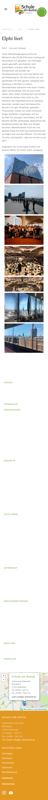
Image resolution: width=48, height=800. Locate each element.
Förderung (9, 465)
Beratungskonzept (12, 500)
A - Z (6, 415)
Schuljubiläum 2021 (13, 545)
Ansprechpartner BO (13, 606)
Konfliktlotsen (10, 489)
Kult (6, 477)
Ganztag (8, 468)
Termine (7, 624)
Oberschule (9, 399)
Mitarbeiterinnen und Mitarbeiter (19, 421)
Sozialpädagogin (12, 423)
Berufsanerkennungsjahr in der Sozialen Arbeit (25, 430)
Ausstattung (9, 390)
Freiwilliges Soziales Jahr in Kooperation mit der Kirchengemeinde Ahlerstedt (25, 436)
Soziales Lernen (11, 498)
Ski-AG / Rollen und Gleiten (19, 585)
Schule (8, 382)
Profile (7, 615)
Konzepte (9, 460)
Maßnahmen (9, 635)
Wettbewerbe (10, 525)
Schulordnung (10, 456)
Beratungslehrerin (12, 648)
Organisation (12, 410)
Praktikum (8, 612)
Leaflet (29, 709)
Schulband (11, 579)
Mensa (7, 528)
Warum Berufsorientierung (16, 626)
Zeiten (7, 596)
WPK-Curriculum (11, 593)
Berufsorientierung (16, 601)
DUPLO (7, 506)
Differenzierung (11, 503)
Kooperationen (11, 632)
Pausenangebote (12, 531)
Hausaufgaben (11, 471)
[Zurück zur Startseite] (25, 9)
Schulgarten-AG (13, 587)
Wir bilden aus (10, 426)
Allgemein (8, 548)
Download (10, 659)
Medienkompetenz (12, 486)
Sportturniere (10, 540)
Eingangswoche (11, 509)
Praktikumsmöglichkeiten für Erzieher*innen (19, 448)
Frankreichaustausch (14, 554)
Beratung (9, 643)
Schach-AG (11, 582)
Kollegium (8, 418)
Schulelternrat (10, 557)
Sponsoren (7, 767)
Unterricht (11, 568)
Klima (6, 563)
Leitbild (7, 396)
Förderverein (10, 560)
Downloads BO (11, 629)
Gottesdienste (10, 519)
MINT (6, 492)
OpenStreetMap (40, 709)
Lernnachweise (11, 483)
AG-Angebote (10, 576)
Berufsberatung (11, 651)
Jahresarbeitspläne (13, 590)
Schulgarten (9, 542)
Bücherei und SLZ (12, 551)
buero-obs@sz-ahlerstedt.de (24, 697)
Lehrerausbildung (14, 453)
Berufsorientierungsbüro (15, 609)
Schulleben (11, 514)
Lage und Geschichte (14, 393)
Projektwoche (10, 537)
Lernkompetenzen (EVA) (15, 480)
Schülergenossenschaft (15, 618)
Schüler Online (11, 621)
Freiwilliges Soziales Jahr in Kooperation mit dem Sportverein (25, 442)
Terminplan (11, 404)
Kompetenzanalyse (15, 638)
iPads (6, 474)
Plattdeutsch (10, 495)
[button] (5, 9)
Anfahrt (7, 387)
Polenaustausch (11, 534)
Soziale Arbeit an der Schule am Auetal (22, 654)
